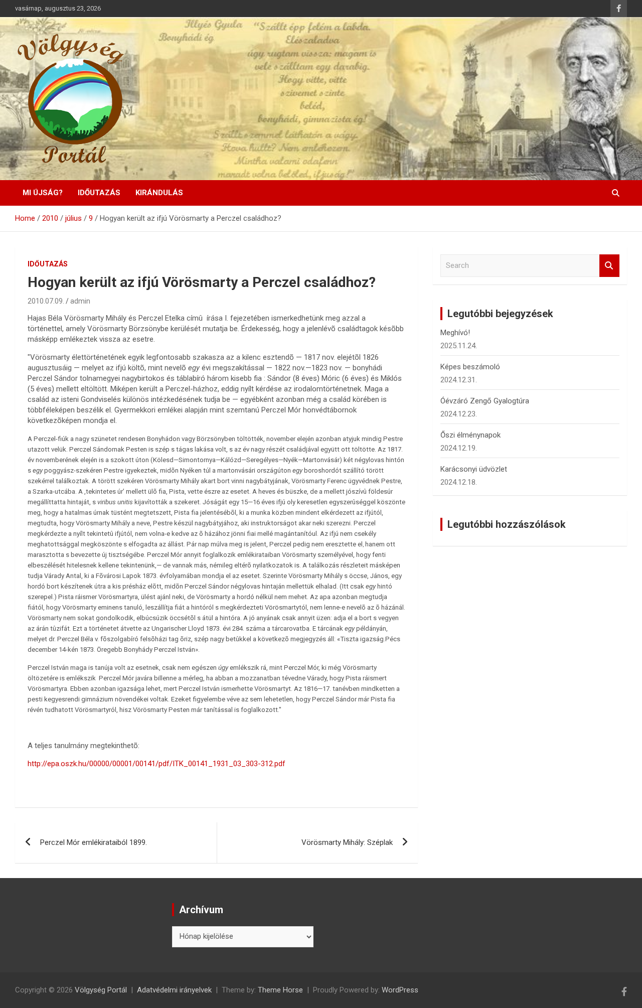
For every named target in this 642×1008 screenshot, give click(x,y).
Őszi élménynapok (470, 435)
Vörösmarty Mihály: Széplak (347, 842)
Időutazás (99, 192)
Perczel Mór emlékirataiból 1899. (93, 842)
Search (609, 265)
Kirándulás (159, 192)
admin (80, 301)
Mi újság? (43, 192)
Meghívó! (455, 332)
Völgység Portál (101, 989)
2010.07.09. (46, 301)
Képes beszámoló (470, 366)
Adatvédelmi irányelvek (174, 989)
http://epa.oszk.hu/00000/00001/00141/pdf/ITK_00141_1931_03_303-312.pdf (156, 763)
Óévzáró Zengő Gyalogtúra (484, 400)
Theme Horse (280, 989)
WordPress (400, 989)
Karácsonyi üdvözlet (473, 469)
